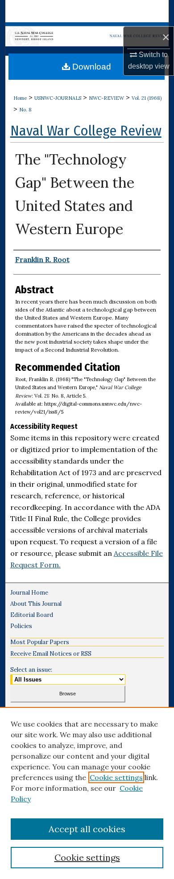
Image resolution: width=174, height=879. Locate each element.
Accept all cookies (87, 828)
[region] (87, 793)
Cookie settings (116, 777)
